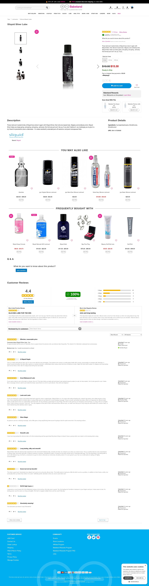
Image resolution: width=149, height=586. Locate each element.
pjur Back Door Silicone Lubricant (74, 192)
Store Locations (58, 541)
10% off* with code (55, 2)
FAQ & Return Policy (14, 551)
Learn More (127, 95)
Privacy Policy (12, 557)
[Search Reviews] (79, 328)
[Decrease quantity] (103, 80)
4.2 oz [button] (110, 60)
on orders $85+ (86, 2)
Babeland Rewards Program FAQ (64, 551)
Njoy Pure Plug (86, 244)
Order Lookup (12, 544)
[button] (98, 66)
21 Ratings (115, 32)
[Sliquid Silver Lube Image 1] (68, 66)
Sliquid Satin (63, 244)
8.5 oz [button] (116, 60)
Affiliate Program (58, 544)
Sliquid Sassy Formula (19, 244)
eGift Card (10, 538)
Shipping (10, 548)
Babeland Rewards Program (62, 548)
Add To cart (118, 86)
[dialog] (134, 574)
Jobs (54, 554)
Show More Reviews (15, 520)
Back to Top (102, 520)
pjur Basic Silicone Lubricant (128, 192)
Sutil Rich (130, 244)
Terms (9, 554)
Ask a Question (106, 41)
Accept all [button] (128, 578)
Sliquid (18, 140)
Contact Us (11, 541)
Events (55, 538)
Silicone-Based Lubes (26, 19)
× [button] (145, 565)
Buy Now (21, 199)
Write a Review (123, 32)
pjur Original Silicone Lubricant (47, 192)
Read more (129, 574)
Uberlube (21, 192)
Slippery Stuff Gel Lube (107, 244)
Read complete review (14, 321)
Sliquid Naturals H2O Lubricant (41, 244)
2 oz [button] (105, 60)
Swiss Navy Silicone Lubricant (101, 192)
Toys (9, 19)
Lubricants (15, 19)
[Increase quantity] (109, 80)
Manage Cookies (13, 560)
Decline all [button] (140, 578)
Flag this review (22, 352)
